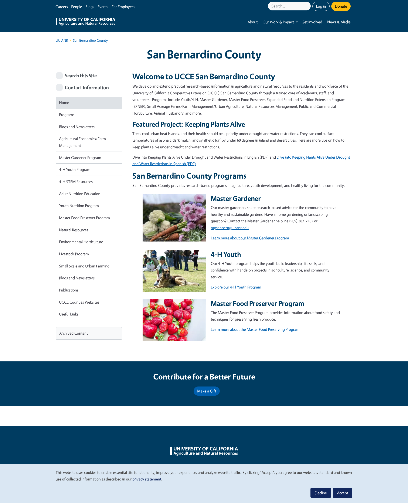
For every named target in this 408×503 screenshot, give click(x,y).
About (253, 21)
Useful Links (68, 314)
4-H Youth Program (74, 169)
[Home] (85, 22)
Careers (61, 6)
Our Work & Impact (278, 21)
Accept (342, 492)
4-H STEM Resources (76, 181)
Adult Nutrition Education (79, 193)
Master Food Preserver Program (84, 217)
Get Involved (312, 21)
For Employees (123, 6)
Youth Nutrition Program (79, 205)
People (76, 6)
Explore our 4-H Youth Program (236, 287)
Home (64, 102)
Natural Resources (73, 229)
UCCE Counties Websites (79, 302)
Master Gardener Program (80, 157)
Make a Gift (206, 391)
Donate (341, 6)
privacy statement (146, 479)
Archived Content (73, 333)
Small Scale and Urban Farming (84, 266)
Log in (321, 6)
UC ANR (62, 40)
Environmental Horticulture (81, 241)
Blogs (89, 6)
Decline (321, 492)
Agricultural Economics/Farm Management (82, 142)
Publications (68, 290)
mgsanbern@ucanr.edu (230, 227)
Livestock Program (74, 253)
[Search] (308, 6)
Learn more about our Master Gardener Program (250, 237)
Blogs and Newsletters (77, 126)
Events (103, 6)
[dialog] (204, 483)
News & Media (339, 21)
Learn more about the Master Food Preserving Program (255, 329)
